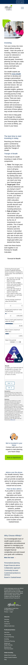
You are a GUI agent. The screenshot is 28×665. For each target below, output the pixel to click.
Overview (6, 619)
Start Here (6, 632)
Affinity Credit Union (9, 626)
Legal (11, 611)
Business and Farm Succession (8, 648)
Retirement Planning (9, 641)
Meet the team (9, 557)
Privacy (6, 611)
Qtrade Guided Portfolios (10, 657)
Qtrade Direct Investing (10, 655)
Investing (6, 639)
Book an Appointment (14, 457)
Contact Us (7, 623)
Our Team (6, 621)
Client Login (20, 2)
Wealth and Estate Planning (8, 644)
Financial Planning (9, 636)
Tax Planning (7, 634)
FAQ (5, 659)
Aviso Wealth (16, 74)
